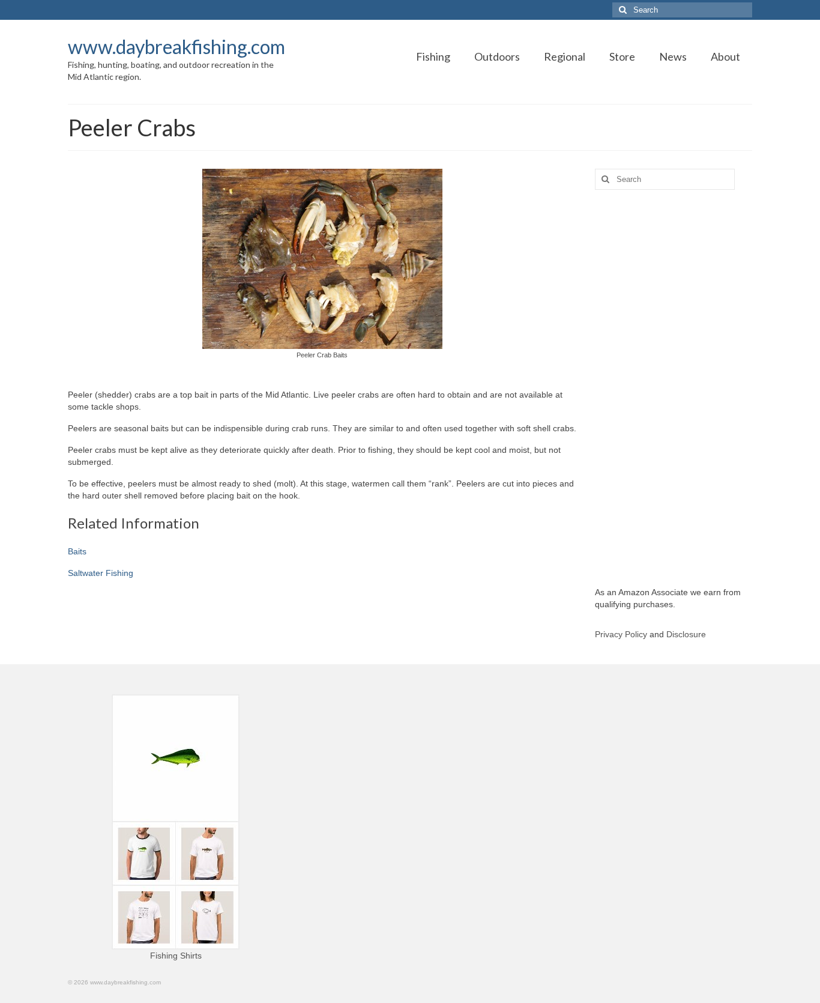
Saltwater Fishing (100, 573)
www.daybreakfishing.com (176, 46)
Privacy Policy (621, 634)
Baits (77, 551)
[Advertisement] (674, 388)
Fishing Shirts (176, 955)
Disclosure (686, 634)
